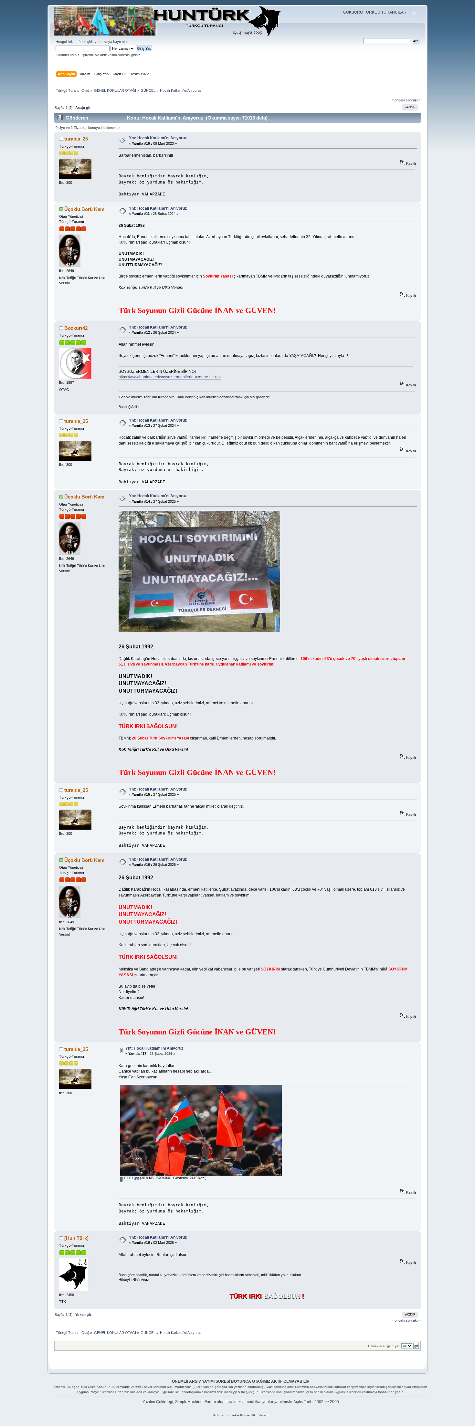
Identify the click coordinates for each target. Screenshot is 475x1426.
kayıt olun (120, 42)
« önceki (398, 100)
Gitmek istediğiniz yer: (384, 1346)
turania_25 (76, 139)
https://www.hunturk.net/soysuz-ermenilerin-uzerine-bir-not (170, 377)
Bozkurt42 (76, 328)
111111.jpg (130, 1178)
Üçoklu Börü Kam (84, 209)
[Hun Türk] (76, 1238)
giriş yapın (95, 42)
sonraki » (413, 100)
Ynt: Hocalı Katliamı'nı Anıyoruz (158, 138)
